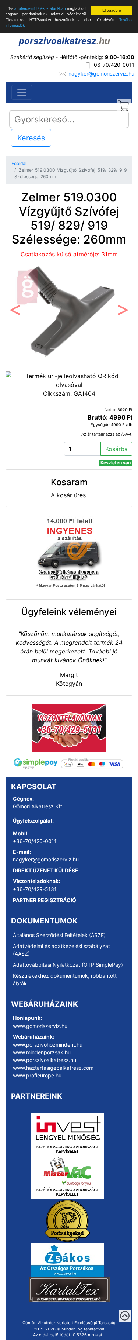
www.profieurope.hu (37, 1075)
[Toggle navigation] (21, 92)
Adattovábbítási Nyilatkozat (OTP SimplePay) (68, 965)
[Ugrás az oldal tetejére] (125, 1316)
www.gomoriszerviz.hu (40, 1026)
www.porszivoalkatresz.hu (44, 1060)
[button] (15, 311)
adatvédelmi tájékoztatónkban (40, 8)
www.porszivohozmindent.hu (47, 1044)
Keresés (31, 137)
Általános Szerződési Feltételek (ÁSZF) (59, 935)
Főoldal (18, 163)
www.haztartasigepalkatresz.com (53, 1068)
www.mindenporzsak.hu (42, 1052)
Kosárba (116, 449)
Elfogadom (111, 10)
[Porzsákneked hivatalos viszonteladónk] (67, 1220)
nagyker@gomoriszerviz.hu (101, 73)
